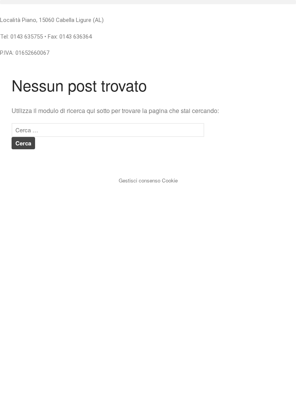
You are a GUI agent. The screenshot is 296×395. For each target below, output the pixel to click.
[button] (148, 2)
